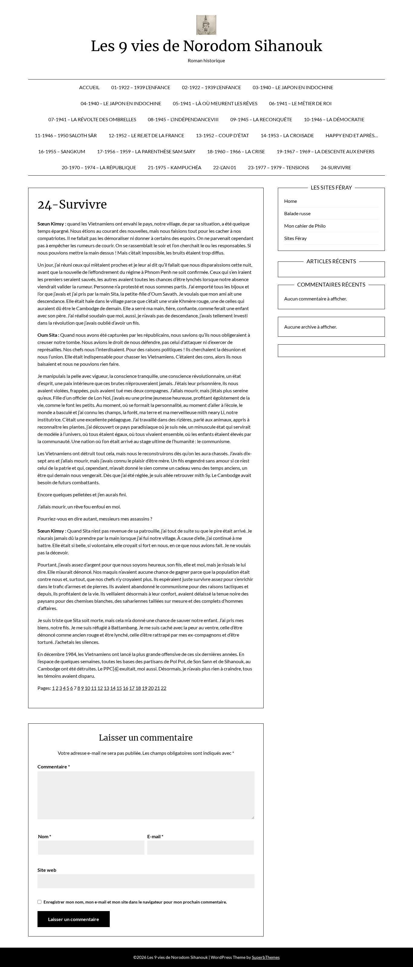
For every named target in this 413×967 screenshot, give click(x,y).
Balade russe (297, 213)
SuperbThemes (266, 957)
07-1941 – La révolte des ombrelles (92, 119)
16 (125, 688)
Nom (44, 836)
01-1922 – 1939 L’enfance (140, 87)
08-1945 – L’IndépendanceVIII (183, 119)
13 (106, 688)
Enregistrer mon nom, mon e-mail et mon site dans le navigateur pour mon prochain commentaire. (135, 901)
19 (144, 688)
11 (93, 688)
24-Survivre (336, 167)
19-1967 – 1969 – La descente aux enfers (325, 151)
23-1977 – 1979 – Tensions (278, 167)
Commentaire (53, 766)
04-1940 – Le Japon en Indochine (121, 103)
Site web (46, 870)
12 (100, 688)
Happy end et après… (352, 135)
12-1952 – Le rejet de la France (146, 135)
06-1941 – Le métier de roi (300, 103)
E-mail (155, 836)
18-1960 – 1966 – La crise (236, 151)
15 (119, 688)
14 (112, 688)
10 (87, 688)
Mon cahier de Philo (305, 226)
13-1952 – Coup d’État (222, 135)
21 (157, 688)
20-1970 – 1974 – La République (99, 167)
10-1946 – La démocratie (334, 119)
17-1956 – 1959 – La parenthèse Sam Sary (146, 151)
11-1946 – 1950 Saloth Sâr (66, 135)
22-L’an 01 (224, 167)
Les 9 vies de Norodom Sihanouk (206, 46)
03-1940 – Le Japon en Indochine (293, 87)
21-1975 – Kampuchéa (174, 167)
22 (163, 688)
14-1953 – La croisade (287, 135)
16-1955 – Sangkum (61, 151)
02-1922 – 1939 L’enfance (211, 87)
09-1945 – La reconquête (261, 119)
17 (132, 688)
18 (138, 688)
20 (151, 688)
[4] (116, 668)
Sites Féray (295, 238)
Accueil (89, 87)
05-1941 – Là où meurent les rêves (215, 103)
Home (290, 201)
